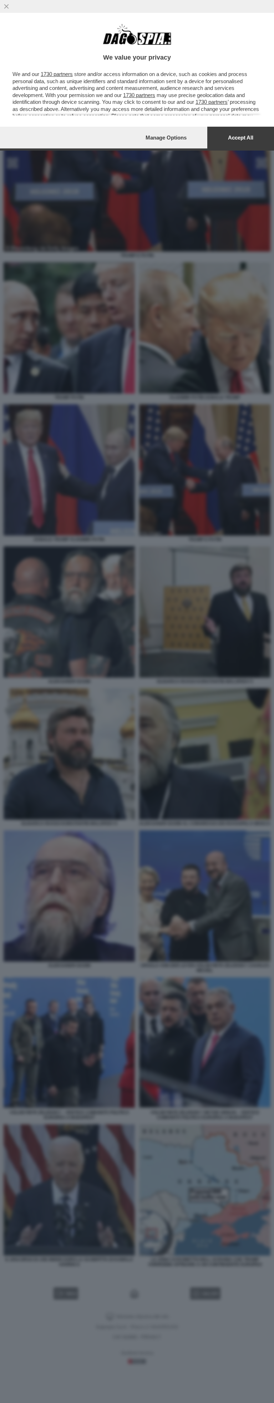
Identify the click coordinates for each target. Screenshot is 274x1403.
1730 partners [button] (57, 74)
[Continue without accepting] (6, 6)
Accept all (240, 138)
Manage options (166, 138)
